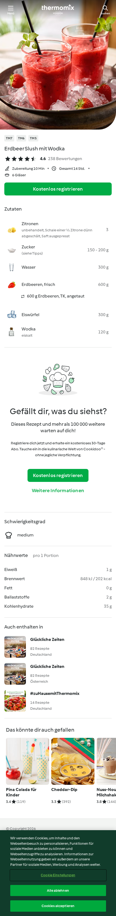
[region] (58, 873)
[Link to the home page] (58, 9)
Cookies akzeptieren (58, 906)
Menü (11, 13)
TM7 (9, 138)
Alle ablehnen (58, 890)
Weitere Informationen (58, 491)
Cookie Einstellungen (58, 875)
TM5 (33, 138)
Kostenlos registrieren (58, 189)
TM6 (21, 138)
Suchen (105, 13)
